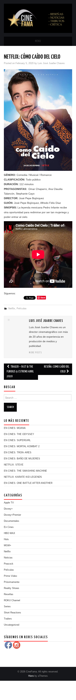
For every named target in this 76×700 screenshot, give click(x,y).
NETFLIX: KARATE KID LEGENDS (23, 477)
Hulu (6, 539)
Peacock (8, 563)
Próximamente (11, 582)
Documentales (11, 521)
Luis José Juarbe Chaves (51, 63)
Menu (38, 41)
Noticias (8, 557)
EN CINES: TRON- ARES (17, 452)
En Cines (9, 527)
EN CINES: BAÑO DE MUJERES (22, 458)
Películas (22, 308)
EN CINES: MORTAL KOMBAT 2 (21, 446)
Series (7, 606)
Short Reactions (12, 612)
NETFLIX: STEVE (13, 464)
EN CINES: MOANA (15, 428)
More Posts (35, 353)
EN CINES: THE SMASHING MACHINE (25, 471)
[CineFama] (38, 18)
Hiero (31, 676)
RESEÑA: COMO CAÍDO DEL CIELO (56, 369)
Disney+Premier (12, 515)
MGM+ (7, 545)
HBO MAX (9, 533)
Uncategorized (11, 625)
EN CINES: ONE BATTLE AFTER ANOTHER (28, 483)
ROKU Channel (12, 600)
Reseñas (8, 594)
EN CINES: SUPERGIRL (17, 440)
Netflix (11, 308)
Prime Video (10, 576)
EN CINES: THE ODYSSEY (19, 434)
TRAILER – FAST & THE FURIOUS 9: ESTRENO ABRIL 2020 (20, 371)
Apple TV (9, 502)
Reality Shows (11, 588)
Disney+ (8, 509)
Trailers (8, 618)
